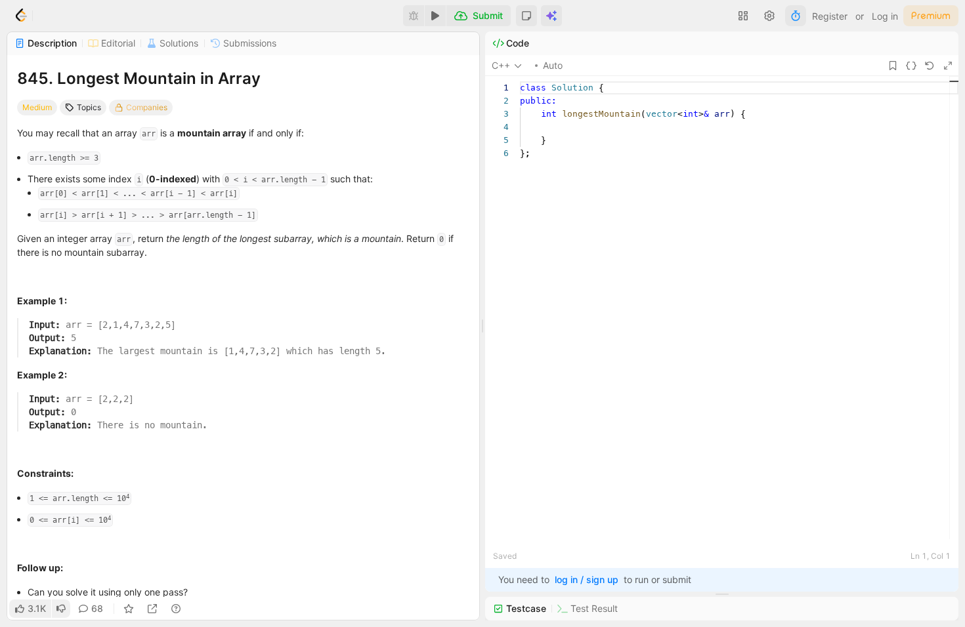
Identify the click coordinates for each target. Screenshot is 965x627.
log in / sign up (586, 579)
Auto (553, 65)
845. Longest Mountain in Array (139, 78)
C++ (501, 65)
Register (829, 16)
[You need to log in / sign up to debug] (413, 15)
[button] (526, 15)
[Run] (435, 15)
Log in (885, 16)
